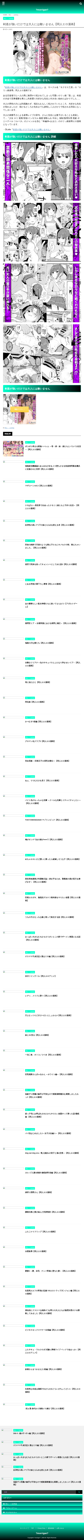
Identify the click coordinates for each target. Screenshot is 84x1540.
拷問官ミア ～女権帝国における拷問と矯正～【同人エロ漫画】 (51, 623)
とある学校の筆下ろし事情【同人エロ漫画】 (43, 584)
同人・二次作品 (9, 428)
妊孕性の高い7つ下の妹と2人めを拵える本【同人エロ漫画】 (50, 525)
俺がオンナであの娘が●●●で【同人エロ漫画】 (44, 839)
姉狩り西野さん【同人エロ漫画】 (39, 1192)
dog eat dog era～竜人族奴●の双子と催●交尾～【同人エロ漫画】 (52, 1153)
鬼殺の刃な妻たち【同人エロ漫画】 (40, 643)
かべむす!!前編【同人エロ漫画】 (38, 722)
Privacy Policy (41, 1528)
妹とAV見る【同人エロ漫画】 (37, 1035)
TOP (32, 1528)
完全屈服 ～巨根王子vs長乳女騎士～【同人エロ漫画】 (47, 761)
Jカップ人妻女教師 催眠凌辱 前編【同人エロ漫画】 (46, 1173)
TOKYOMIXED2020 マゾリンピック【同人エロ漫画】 (47, 820)
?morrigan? (42, 9)
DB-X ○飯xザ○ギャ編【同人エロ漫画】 (29, 1433)
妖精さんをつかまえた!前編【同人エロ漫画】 (44, 1369)
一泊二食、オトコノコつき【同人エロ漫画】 (43, 1055)
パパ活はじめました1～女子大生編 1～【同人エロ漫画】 (48, 1133)
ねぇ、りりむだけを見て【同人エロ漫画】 (42, 781)
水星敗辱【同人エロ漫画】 (36, 1251)
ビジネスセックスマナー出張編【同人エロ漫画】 (45, 1330)
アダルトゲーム (11, 1508)
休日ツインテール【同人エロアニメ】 (40, 976)
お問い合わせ (60, 1528)
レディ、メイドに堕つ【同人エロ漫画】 (41, 996)
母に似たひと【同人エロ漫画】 (38, 682)
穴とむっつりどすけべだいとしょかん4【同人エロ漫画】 (48, 1015)
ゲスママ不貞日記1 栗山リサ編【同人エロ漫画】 (45, 956)
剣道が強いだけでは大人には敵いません (23, 87)
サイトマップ (23, 1528)
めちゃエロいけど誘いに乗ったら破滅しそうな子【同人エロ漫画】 (52, 859)
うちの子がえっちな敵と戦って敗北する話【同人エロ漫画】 (50, 917)
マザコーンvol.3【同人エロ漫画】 (39, 486)
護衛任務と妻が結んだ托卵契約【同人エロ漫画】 (45, 1212)
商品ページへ (19, 409)
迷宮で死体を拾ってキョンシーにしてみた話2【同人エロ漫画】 (51, 564)
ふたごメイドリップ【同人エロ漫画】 (40, 1232)
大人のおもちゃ (11, 1512)
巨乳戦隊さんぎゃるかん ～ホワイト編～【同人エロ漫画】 (49, 1074)
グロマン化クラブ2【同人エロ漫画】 (40, 741)
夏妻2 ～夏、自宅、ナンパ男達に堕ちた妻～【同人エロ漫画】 (50, 1271)
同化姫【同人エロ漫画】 (35, 702)
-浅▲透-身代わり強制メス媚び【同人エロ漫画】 (45, 1409)
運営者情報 (51, 1528)
